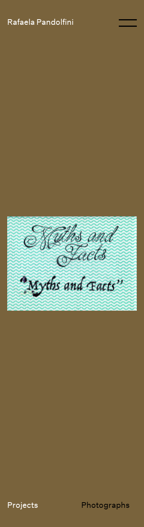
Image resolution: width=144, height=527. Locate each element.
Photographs (105, 505)
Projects (22, 505)
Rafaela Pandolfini (40, 22)
